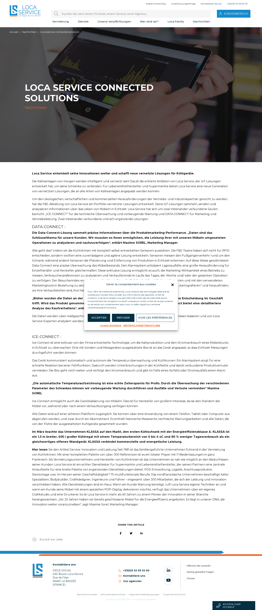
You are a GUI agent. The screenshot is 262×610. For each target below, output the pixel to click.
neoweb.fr (151, 599)
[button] (172, 284)
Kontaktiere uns (134, 575)
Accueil (14, 32)
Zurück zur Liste (51, 539)
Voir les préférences (155, 317)
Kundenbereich (236, 13)
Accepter (98, 317)
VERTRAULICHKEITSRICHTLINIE (141, 325)
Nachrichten (29, 32)
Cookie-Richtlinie (110, 325)
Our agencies (132, 581)
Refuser (123, 317)
